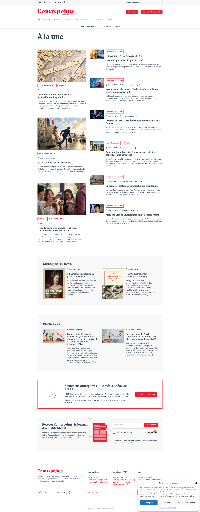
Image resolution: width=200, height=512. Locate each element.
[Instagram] (44, 2)
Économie (60, 85)
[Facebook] (40, 2)
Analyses (46, 20)
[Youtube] (59, 2)
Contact (110, 20)
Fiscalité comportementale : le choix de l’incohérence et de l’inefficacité (58, 229)
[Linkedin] (54, 2)
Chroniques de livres (82, 20)
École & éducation (113, 143)
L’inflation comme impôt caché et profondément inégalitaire (55, 96)
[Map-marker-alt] (64, 2)
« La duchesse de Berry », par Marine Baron (80, 275)
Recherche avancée (133, 2)
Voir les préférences (186, 502)
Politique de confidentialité (167, 508)
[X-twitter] (49, 2)
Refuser (167, 502)
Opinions (57, 20)
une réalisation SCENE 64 (105, 509)
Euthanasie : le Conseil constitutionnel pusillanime (132, 186)
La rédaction (98, 20)
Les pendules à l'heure (46, 153)
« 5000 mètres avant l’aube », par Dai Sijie (136, 275)
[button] (195, 483)
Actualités (67, 20)
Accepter (149, 502)
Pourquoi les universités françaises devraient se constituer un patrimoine (131, 153)
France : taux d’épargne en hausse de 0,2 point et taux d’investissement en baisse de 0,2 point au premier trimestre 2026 (82, 339)
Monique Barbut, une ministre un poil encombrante (132, 214)
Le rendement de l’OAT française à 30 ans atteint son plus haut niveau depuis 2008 (141, 336)
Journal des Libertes (45, 85)
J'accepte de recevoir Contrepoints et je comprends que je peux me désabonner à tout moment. (135, 442)
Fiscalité (41, 219)
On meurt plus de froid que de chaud (124, 60)
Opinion (126, 143)
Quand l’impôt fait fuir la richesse (55, 162)
